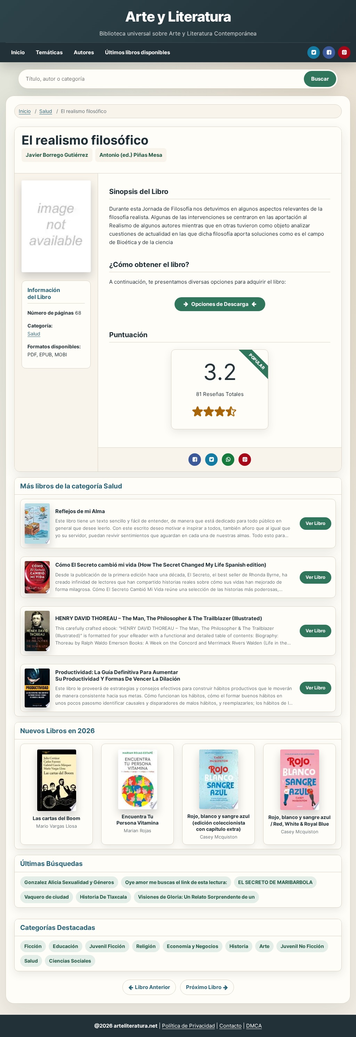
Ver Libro (315, 523)
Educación (65, 946)
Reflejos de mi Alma (80, 511)
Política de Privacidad (188, 1025)
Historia (238, 946)
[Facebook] (329, 52)
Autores (84, 52)
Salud (45, 111)
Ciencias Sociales (70, 961)
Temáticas (49, 52)
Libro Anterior (152, 987)
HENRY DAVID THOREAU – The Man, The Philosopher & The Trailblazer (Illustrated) (158, 618)
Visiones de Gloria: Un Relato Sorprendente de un (196, 897)
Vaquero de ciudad (46, 897)
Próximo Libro (203, 987)
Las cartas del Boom (56, 818)
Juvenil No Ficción (302, 946)
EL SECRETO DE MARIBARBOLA (275, 882)
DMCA (254, 1025)
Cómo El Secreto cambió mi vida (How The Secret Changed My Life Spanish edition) (160, 564)
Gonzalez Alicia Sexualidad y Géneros (69, 882)
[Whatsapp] (228, 459)
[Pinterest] (344, 52)
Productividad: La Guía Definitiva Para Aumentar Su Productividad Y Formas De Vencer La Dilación (117, 675)
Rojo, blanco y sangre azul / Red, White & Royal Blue (299, 820)
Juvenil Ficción (107, 946)
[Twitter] (313, 52)
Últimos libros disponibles (137, 52)
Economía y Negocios (192, 946)
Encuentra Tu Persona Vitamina (137, 819)
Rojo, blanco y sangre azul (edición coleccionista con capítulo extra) (218, 822)
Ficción (33, 946)
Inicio (18, 52)
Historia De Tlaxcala (103, 897)
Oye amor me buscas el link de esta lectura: (176, 882)
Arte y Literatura (178, 16)
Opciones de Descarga (220, 304)
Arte (264, 946)
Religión (146, 946)
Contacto (230, 1025)
